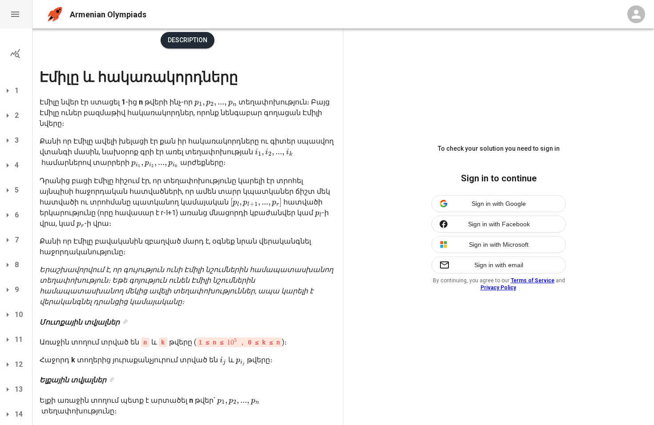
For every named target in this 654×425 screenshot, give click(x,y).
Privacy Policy (498, 288)
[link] (125, 322)
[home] (55, 14)
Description (187, 40)
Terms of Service (532, 280)
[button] (16, 14)
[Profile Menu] (636, 14)
